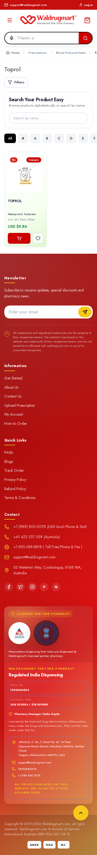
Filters (19, 82)
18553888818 (27, 769)
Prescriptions (38, 52)
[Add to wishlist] (38, 238)
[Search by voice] (10, 38)
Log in (88, 5)
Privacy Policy (15, 479)
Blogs (8, 461)
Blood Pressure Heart (70, 52)
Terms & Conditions (19, 497)
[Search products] (85, 38)
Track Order (14, 470)
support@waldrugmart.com (34, 762)
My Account (13, 414)
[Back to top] (80, 812)
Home (15, 52)
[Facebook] (8, 587)
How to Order (15, 423)
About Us (11, 387)
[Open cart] (87, 20)
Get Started (13, 378)
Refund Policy (15, 488)
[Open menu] (9, 20)
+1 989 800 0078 (29, 775)
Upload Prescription (19, 405)
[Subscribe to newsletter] (85, 312)
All (10, 138)
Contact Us (12, 396)
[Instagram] (32, 587)
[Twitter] (20, 587)
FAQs (8, 452)
